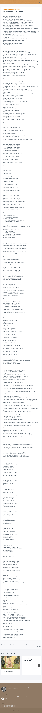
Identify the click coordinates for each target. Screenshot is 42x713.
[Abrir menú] (40, 2)
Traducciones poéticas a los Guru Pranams (33, 644)
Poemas (18, 9)
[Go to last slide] (3, 665)
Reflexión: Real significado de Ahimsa (9, 643)
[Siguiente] (39, 665)
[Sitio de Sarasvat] (21, 698)
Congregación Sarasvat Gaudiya (21, 696)
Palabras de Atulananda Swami (9, 9)
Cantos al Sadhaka (8, 671)
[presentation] (10, 662)
